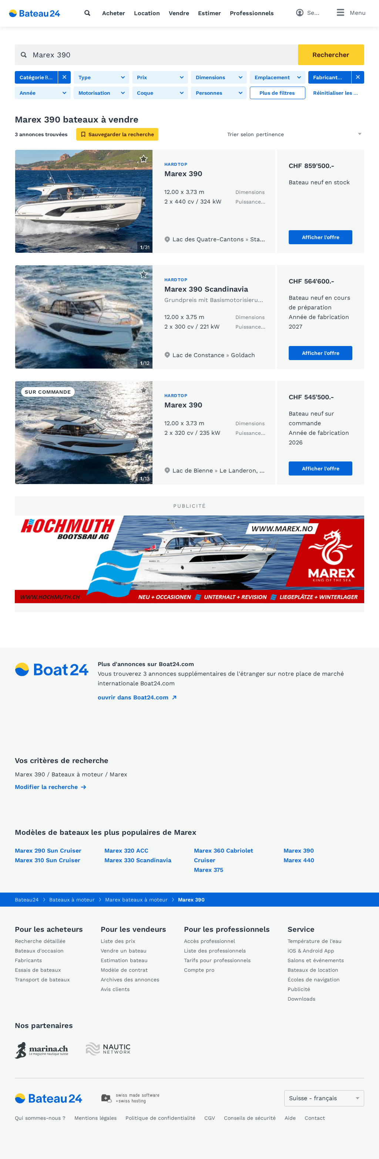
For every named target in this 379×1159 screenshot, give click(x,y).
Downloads (301, 999)
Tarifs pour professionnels (217, 960)
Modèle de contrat (124, 970)
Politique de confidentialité (160, 1118)
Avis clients (115, 989)
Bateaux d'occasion (39, 951)
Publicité (299, 989)
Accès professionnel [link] (209, 941)
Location (147, 13)
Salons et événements (316, 960)
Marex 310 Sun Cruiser (47, 860)
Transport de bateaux (42, 979)
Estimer (209, 13)
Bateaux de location (313, 970)
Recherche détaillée (40, 941)
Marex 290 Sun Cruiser (48, 850)
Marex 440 (299, 860)
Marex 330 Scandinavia (137, 860)
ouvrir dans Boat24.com (133, 697)
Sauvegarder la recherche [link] (121, 134)
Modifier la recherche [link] (46, 786)
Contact (315, 1118)
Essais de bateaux (38, 970)
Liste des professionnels (215, 951)
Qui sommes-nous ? (40, 1118)
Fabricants (28, 960)
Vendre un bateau (124, 951)
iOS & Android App (311, 951)
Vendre (179, 13)
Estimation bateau (124, 960)
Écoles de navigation (314, 979)
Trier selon (240, 134)
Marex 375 (208, 869)
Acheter (113, 13)
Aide (290, 1118)
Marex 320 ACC (126, 850)
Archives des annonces (130, 979)
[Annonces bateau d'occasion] (35, 13)
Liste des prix (118, 941)
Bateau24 (27, 900)
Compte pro (199, 970)
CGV (209, 1118)
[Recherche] (88, 13)
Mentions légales (95, 1118)
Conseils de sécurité (250, 1118)
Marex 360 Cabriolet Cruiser (223, 855)
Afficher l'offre (320, 237)
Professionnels (252, 13)
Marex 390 (183, 173)
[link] (64, 77)
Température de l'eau (315, 941)
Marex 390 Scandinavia (206, 289)
